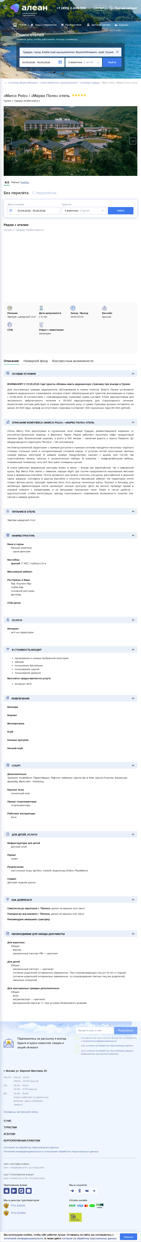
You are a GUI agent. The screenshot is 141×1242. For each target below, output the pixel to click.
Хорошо (128, 1237)
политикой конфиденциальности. (100, 1041)
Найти (112, 62)
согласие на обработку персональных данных (89, 1238)
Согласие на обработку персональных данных (31, 1147)
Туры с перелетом (46, 24)
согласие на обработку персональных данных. (110, 1045)
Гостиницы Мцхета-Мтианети (23, 83)
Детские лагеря (100, 24)
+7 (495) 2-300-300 (71, 8)
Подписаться (125, 1030)
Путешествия (73, 24)
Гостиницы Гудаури (90, 83)
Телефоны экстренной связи (21, 1111)
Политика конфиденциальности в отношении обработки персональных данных (51, 1151)
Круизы (123, 24)
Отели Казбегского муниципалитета (58, 83)
